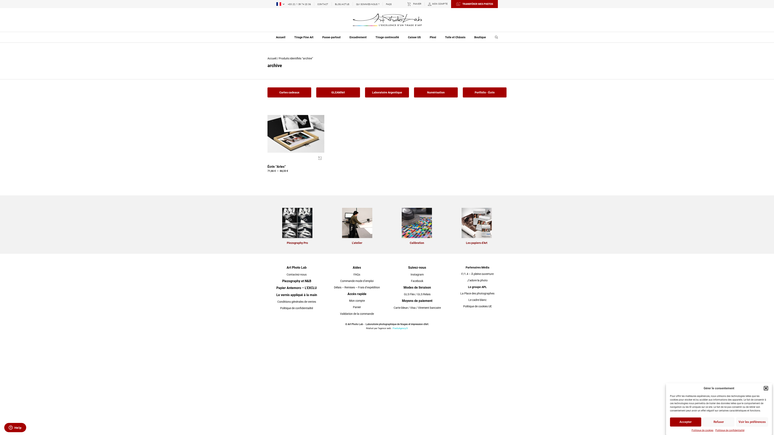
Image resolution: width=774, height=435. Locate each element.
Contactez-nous (297, 274)
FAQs (389, 4)
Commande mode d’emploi (356, 281)
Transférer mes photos (477, 4)
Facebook (417, 281)
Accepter (685, 422)
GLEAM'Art (338, 92)
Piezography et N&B (296, 281)
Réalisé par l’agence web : (379, 328)
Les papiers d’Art (476, 242)
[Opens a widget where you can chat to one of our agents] (15, 428)
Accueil (280, 37)
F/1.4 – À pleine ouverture (477, 274)
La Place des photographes (477, 293)
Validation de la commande (357, 313)
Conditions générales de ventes (296, 301)
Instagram (417, 274)
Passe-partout (331, 37)
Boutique (480, 37)
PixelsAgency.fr (400, 328)
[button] (766, 388)
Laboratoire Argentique (387, 92)
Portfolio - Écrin (485, 92)
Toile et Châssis (455, 37)
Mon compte (357, 300)
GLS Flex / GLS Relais (417, 294)
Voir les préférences (752, 422)
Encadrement (358, 37)
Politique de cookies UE (477, 306)
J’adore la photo (477, 280)
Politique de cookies (702, 430)
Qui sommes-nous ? (368, 4)
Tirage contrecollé (387, 37)
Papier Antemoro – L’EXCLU (296, 288)
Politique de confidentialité (729, 430)
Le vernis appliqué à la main (296, 295)
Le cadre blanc (477, 299)
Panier (357, 307)
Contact (322, 4)
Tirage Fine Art (303, 37)
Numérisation (436, 92)
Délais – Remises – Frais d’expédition (357, 287)
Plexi (433, 37)
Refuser (719, 422)
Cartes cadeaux (289, 92)
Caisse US (414, 37)
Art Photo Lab (297, 267)
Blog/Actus (342, 4)
